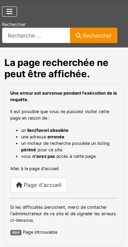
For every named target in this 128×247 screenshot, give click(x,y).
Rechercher (14, 24)
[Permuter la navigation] (9, 11)
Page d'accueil (41, 184)
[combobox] (36, 35)
